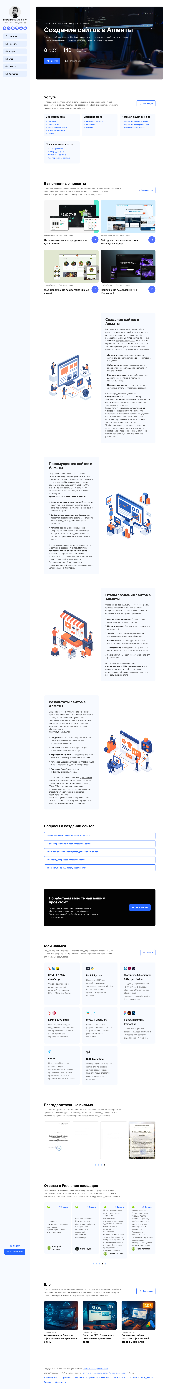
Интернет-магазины (56, 130)
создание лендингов (125, 341)
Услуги (150, 952)
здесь (53, 539)
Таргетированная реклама (59, 158)
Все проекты (147, 190)
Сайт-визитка (53, 124)
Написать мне (16, 1252)
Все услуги (148, 103)
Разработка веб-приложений (136, 121)
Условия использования (118, 1373)
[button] (95, 1165)
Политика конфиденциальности (95, 1369)
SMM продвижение (56, 152)
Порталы (51, 133)
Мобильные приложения (134, 127)
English (16, 1246)
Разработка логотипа (94, 121)
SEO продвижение (55, 149)
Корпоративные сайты (57, 127)
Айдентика (90, 124)
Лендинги (52, 121)
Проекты (54, 61)
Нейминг (89, 127)
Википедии (110, 431)
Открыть (64, 1207)
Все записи (148, 1291)
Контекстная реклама (57, 155)
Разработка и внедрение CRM (136, 124)
